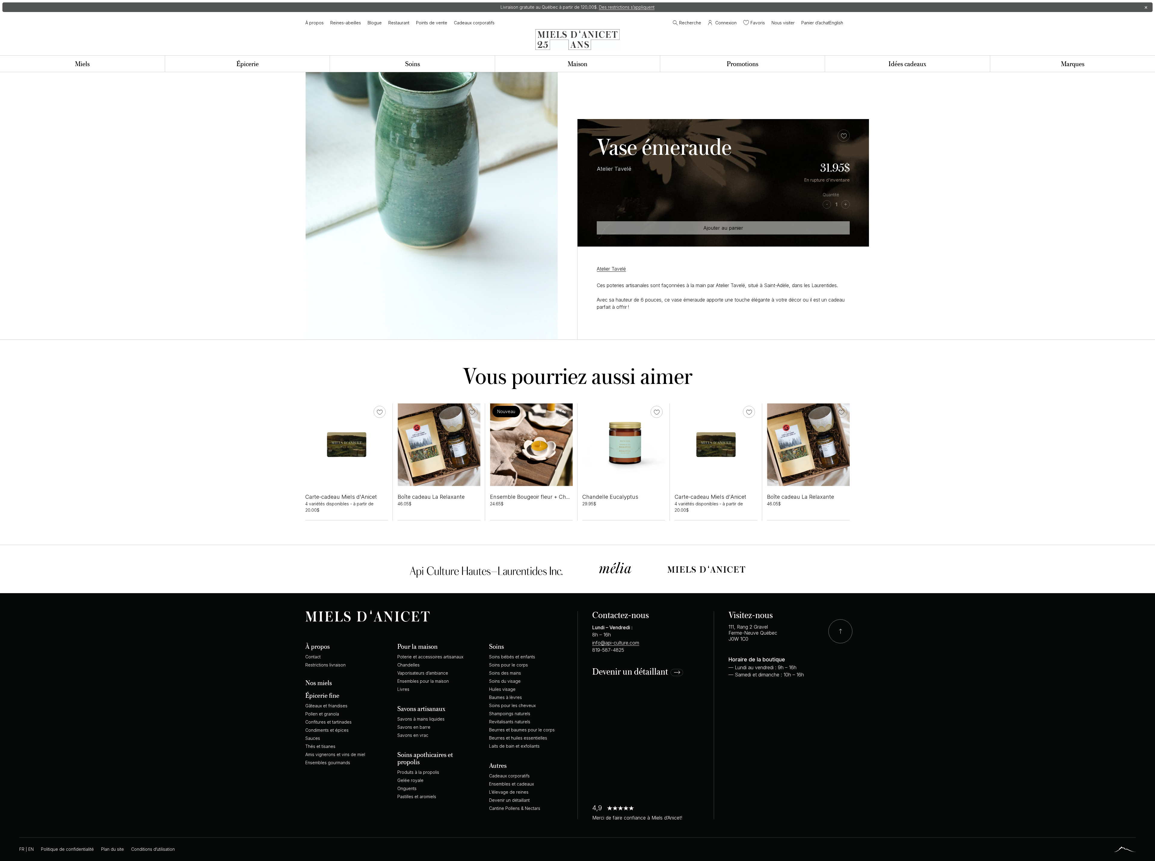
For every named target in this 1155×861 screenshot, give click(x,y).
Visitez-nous (750, 614)
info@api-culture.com (615, 643)
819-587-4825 (608, 650)
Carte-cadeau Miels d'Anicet (341, 497)
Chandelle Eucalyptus (610, 497)
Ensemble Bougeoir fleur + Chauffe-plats (541, 497)
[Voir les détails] (346, 444)
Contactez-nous (620, 614)
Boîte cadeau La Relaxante (431, 497)
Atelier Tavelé (611, 269)
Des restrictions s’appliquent (626, 7)
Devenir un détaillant (630, 671)
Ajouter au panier (723, 228)
